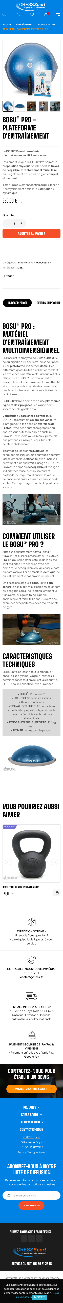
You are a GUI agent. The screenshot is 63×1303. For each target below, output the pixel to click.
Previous (8, 862)
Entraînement (25, 262)
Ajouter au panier (31, 233)
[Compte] (18, 14)
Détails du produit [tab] (48, 303)
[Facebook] (24, 1238)
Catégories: (9, 262)
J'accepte (39, 1297)
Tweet (23, 276)
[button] (31, 1089)
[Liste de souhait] (32, 14)
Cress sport (30, 1277)
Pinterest (28, 276)
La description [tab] (17, 303)
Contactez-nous (31, 1129)
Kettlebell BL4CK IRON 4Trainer (21, 887)
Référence (9, 267)
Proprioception (42, 262)
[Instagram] (39, 1238)
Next (54, 862)
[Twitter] (31, 1238)
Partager (18, 276)
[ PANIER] (56, 892)
